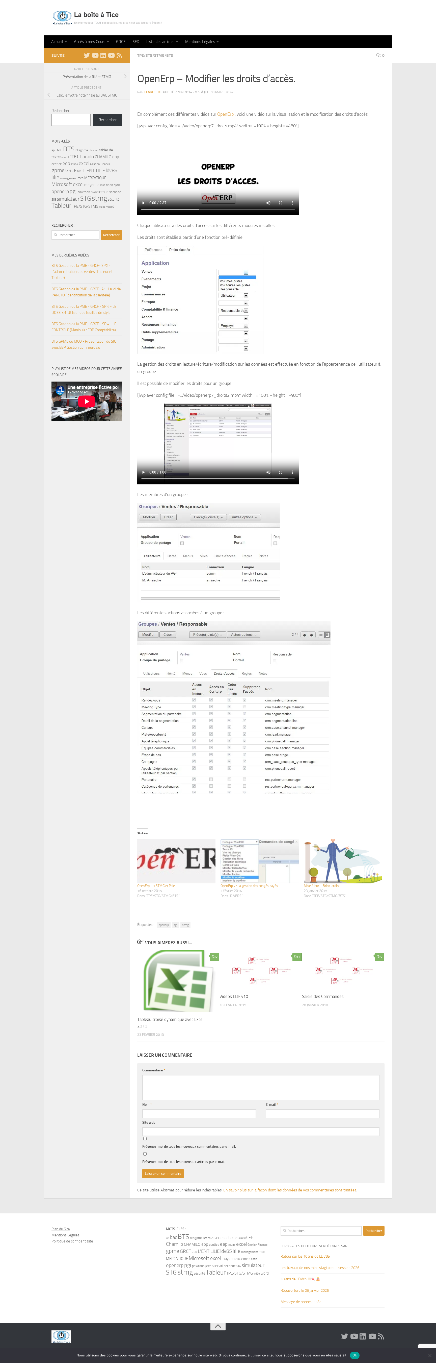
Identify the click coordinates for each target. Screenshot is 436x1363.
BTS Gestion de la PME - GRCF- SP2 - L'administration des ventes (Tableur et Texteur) (82, 271)
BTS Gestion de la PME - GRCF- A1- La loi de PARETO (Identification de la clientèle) (86, 292)
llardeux (152, 92)
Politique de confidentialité (72, 1241)
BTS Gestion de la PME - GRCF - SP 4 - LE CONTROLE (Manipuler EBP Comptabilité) (83, 327)
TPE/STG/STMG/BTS (155, 55)
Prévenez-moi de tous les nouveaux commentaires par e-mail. (189, 1146)
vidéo (102, 206)
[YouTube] (95, 55)
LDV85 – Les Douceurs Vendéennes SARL (315, 1246)
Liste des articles (160, 41)
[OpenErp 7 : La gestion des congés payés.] (260, 861)
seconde (115, 192)
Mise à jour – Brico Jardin (321, 886)
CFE (72, 156)
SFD (135, 41)
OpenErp (225, 114)
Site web (148, 1122)
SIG (53, 199)
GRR (80, 171)
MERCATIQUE (95, 178)
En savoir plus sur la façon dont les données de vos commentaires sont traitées (289, 1190)
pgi (175, 925)
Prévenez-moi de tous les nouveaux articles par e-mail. (183, 1162)
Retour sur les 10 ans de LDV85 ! (306, 1256)
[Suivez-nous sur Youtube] (111, 55)
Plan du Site (60, 1229)
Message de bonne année (301, 1302)
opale (117, 185)
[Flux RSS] (119, 55)
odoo (109, 185)
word (110, 206)
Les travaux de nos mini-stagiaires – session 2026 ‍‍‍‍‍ (320, 1267)
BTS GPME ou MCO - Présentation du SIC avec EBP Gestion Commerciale (83, 344)
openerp (164, 925)
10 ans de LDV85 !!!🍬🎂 (300, 1279)
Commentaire (153, 1070)
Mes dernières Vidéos (70, 255)
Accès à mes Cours (89, 41)
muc (102, 185)
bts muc (93, 150)
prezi (94, 192)
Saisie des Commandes (323, 996)
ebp (115, 156)
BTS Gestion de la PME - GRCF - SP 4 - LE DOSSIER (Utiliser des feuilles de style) (83, 309)
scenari (102, 192)
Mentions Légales (200, 41)
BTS (69, 149)
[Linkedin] (103, 55)
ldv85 (111, 170)
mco (80, 178)
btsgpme (81, 150)
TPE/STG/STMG (85, 206)
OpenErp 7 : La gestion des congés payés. (250, 886)
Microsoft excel (67, 184)
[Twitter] (87, 55)
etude (74, 164)
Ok (354, 1355)
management (68, 178)
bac (59, 150)
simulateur (68, 199)
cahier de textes (225, 1238)
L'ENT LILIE (94, 170)
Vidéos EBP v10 (234, 996)
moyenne (91, 185)
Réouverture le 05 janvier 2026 (305, 1290)
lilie (55, 177)
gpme (58, 170)
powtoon (83, 192)
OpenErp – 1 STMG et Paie (156, 886)
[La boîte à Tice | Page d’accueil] (107, 17)
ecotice (56, 164)
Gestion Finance (100, 164)
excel (84, 163)
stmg (185, 925)
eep (66, 163)
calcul (65, 157)
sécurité (113, 199)
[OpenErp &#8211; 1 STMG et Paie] (176, 861)
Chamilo (85, 156)
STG (85, 198)
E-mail (272, 1104)
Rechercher (60, 110)
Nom (147, 1104)
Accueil (57, 41)
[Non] (429, 1355)
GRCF (120, 41)
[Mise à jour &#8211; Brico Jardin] (343, 861)
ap (53, 150)
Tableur (61, 205)
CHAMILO (103, 156)
